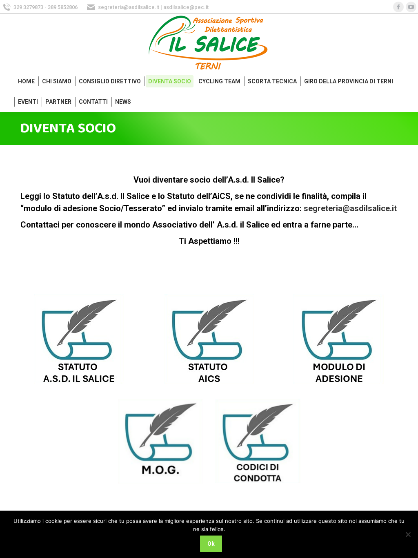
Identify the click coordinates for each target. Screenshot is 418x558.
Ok (211, 543)
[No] (408, 534)
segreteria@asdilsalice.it (350, 208)
